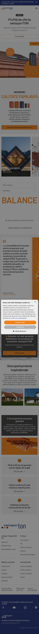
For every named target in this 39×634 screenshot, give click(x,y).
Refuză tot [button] (20, 327)
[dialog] (19, 317)
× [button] (35, 302)
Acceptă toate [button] (20, 322)
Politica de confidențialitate (19, 318)
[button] (19, 331)
